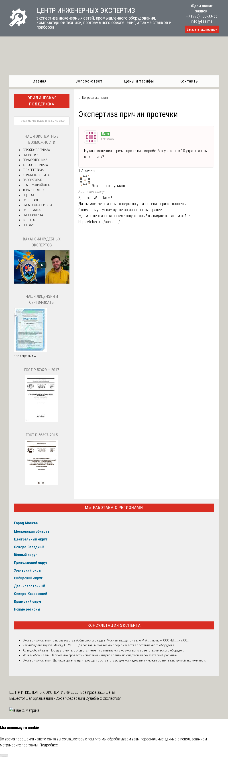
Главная (39, 81)
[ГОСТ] (41, 421)
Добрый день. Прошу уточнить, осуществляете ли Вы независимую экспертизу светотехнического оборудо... (107, 650)
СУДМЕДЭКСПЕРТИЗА (37, 205)
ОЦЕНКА (28, 195)
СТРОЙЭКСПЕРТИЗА (36, 150)
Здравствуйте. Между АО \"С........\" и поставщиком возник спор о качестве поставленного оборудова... (104, 645)
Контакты (189, 81)
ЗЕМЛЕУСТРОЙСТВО (36, 185)
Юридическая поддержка (41, 101)
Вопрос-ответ (88, 81)
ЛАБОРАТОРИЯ (33, 180)
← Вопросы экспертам (93, 97)
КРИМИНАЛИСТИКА (36, 175)
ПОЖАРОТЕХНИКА (35, 160)
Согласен (4, 756)
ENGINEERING (32, 155)
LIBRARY (28, 225)
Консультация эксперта (114, 625)
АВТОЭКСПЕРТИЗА (35, 165)
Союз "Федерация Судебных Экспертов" (88, 698)
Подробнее (48, 745)
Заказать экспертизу (202, 29)
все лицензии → (25, 356)
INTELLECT (30, 220)
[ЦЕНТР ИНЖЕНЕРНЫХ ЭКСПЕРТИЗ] (18, 25)
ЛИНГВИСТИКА (33, 215)
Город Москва (26, 523)
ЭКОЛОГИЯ (30, 200)
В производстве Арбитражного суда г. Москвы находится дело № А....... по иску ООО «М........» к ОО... (121, 640)
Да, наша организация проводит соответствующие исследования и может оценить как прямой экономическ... (130, 660)
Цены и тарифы (139, 81)
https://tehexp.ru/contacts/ (99, 221)
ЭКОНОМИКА (32, 210)
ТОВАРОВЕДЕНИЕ (34, 190)
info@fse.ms (201, 21)
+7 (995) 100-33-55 (201, 16)
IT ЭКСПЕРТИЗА (33, 170)
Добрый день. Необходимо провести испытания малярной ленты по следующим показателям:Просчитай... (105, 655)
